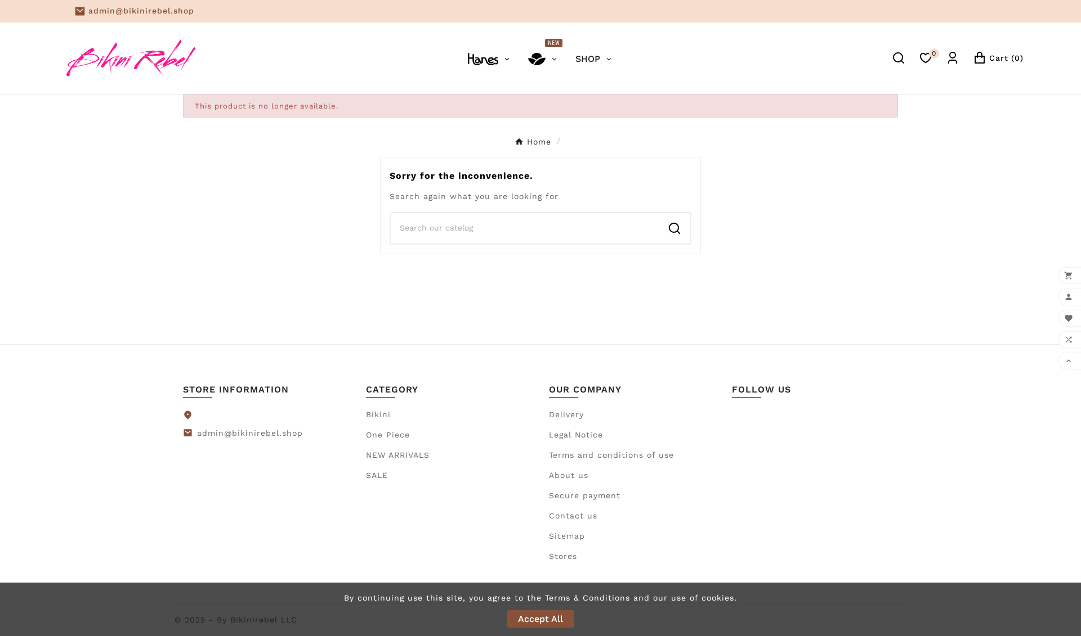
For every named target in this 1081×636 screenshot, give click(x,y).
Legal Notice (576, 434)
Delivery (566, 414)
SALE (377, 475)
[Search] (674, 228)
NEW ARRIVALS (398, 454)
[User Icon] (952, 58)
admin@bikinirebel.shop (141, 10)
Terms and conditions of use (611, 454)
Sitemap (567, 535)
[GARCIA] (489, 58)
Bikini (378, 414)
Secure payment (584, 495)
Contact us (573, 515)
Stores (563, 556)
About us (568, 475)
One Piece (388, 434)
